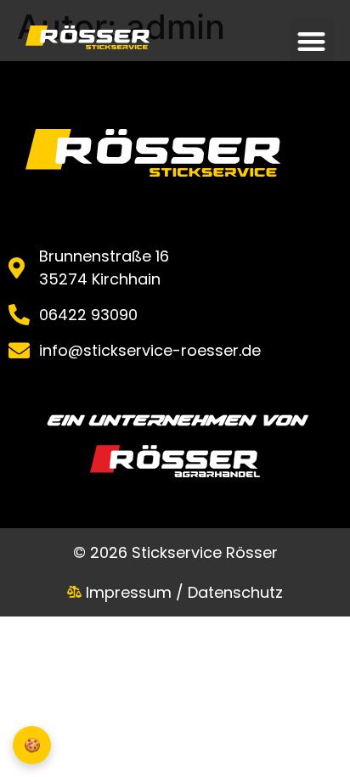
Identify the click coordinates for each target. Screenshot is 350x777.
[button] (312, 41)
